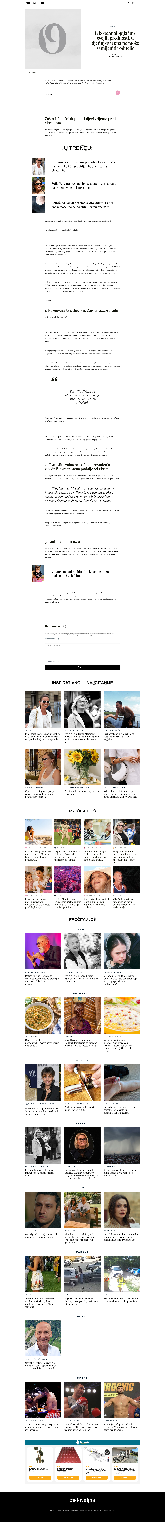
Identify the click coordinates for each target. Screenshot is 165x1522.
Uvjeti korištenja (63, 1510)
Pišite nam (53, 1510)
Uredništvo (74, 1510)
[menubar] (133, 3)
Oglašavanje (98, 1510)
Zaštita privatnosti (86, 1510)
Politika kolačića (109, 1510)
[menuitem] (133, 3)
